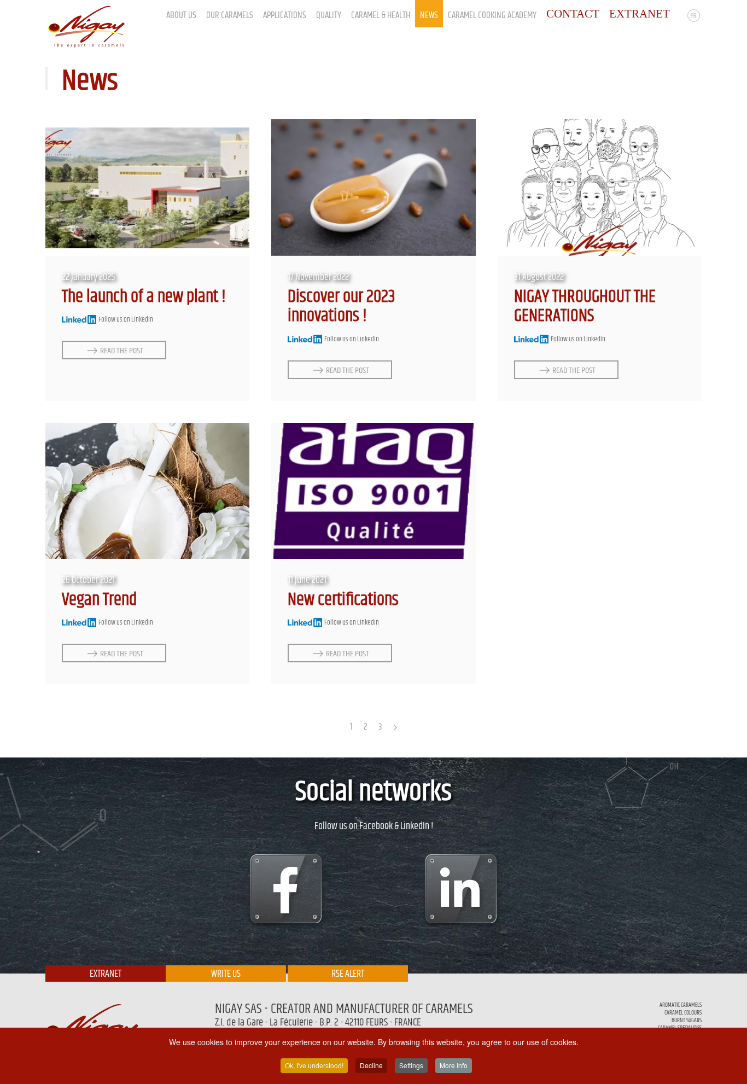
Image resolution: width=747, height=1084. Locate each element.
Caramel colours (683, 1012)
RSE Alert (347, 974)
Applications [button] (284, 15)
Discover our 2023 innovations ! (341, 306)
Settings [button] (411, 1065)
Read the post (121, 350)
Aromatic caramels (681, 1005)
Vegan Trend (99, 600)
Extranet (105, 974)
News (429, 15)
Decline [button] (371, 1065)
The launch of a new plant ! (144, 297)
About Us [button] (181, 15)
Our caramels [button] (229, 15)
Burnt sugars (687, 1020)
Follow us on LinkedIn (125, 319)
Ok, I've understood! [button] (314, 1065)
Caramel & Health (380, 15)
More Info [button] (454, 1065)
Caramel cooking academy (492, 15)
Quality (328, 15)
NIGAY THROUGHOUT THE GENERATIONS (585, 306)
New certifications (343, 600)
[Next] (395, 728)
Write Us (226, 974)
